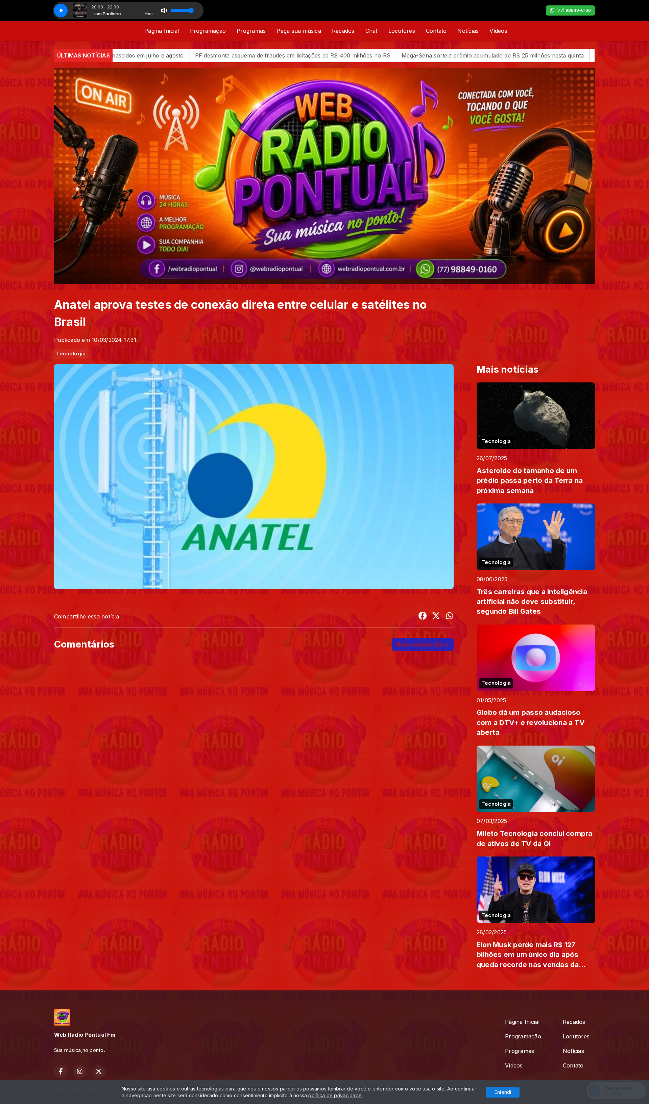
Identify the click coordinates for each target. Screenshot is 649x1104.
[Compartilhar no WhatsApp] (450, 617)
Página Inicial (161, 30)
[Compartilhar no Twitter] (436, 617)
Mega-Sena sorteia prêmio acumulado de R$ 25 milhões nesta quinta (365, 55)
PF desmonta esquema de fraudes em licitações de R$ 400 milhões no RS (164, 55)
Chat (371, 30)
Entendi (503, 1092)
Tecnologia (71, 354)
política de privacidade (335, 1095)
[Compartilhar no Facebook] (422, 617)
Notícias (468, 30)
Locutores (401, 30)
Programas (251, 30)
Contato (436, 30)
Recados (343, 30)
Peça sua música (299, 30)
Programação (208, 30)
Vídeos (498, 30)
